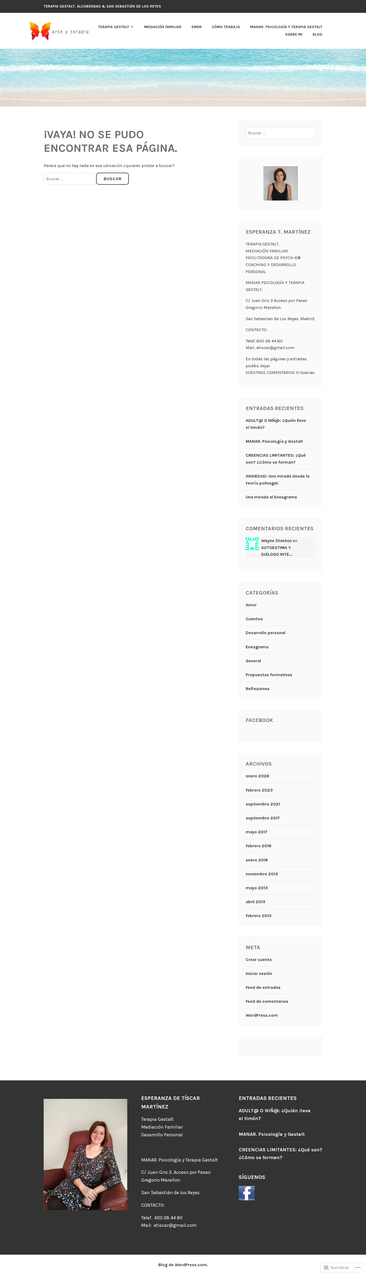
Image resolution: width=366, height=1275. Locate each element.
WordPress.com (262, 1015)
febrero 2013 (258, 915)
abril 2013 (255, 901)
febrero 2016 (258, 845)
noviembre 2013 (262, 873)
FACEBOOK (259, 720)
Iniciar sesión (259, 973)
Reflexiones (258, 688)
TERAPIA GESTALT (113, 27)
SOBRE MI (293, 34)
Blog (317, 34)
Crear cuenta (259, 959)
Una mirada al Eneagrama (271, 497)
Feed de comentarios (267, 1001)
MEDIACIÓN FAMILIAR (162, 27)
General (253, 660)
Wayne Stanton (276, 540)
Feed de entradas (263, 987)
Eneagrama (257, 646)
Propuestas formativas (269, 674)
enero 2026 (257, 775)
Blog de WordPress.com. (183, 1264)
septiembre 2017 (263, 817)
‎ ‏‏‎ (96, 30)
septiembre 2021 (263, 804)
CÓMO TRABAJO (226, 27)
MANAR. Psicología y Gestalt (274, 441)
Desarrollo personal (265, 632)
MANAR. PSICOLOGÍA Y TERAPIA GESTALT (286, 27)
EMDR (197, 27)
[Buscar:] (70, 178)
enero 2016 (257, 859)
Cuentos (254, 618)
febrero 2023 (259, 790)
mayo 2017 (256, 831)
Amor (251, 604)
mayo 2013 (257, 887)
